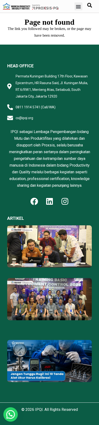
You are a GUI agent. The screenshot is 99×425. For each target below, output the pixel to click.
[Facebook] (34, 201)
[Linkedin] (49, 201)
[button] (78, 6)
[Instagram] (65, 201)
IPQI (39, 409)
